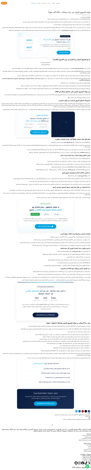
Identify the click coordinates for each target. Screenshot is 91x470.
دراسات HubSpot (84, 152)
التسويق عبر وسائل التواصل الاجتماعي (10, 78)
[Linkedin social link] (79, 411)
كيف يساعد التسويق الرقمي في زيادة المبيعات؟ (57, 377)
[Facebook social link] (89, 411)
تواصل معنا (4, 3)
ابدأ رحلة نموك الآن (63, 52)
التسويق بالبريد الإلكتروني (84, 80)
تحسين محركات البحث (39, 78)
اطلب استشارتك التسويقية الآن (45, 403)
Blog (88, 9)
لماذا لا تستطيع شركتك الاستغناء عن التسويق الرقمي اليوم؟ (54, 382)
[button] (87, 466)
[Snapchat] (76, 463)
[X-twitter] (89, 463)
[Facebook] (82, 463)
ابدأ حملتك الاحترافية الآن (39, 132)
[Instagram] (79, 463)
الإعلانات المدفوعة (30, 78)
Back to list (87, 416)
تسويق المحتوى (22, 78)
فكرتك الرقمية (78, 14)
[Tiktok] (86, 463)
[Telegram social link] (76, 411)
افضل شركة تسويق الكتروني (67, 30)
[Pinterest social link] (82, 411)
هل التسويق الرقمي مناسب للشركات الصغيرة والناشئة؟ (55, 373)
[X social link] (85, 411)
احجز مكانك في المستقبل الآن (45, 315)
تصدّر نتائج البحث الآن (44, 226)
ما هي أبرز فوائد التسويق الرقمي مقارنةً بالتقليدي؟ (57, 369)
